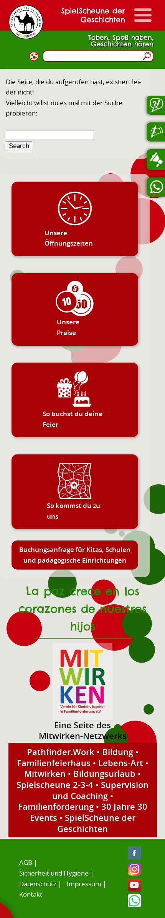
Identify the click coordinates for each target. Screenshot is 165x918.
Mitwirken (45, 773)
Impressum (84, 883)
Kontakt (30, 894)
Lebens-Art (120, 762)
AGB (25, 862)
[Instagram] (134, 873)
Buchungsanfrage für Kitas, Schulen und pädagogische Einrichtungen (74, 555)
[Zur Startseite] (26, 22)
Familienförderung (56, 806)
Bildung (117, 751)
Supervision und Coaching (100, 790)
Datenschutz (37, 883)
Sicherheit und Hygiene (54, 873)
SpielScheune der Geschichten (96, 823)
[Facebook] (134, 857)
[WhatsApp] (134, 904)
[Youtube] (134, 889)
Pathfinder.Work (60, 751)
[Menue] (143, 15)
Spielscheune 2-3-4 (54, 784)
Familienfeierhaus (54, 762)
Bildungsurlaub (104, 773)
